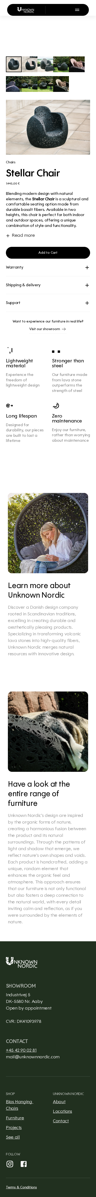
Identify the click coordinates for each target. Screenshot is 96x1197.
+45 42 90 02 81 (21, 1050)
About (59, 1102)
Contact (61, 1121)
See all (13, 1137)
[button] (48, 253)
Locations (62, 1111)
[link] (48, 575)
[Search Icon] (53, 10)
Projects (14, 1127)
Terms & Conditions (21, 1187)
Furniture (15, 1118)
